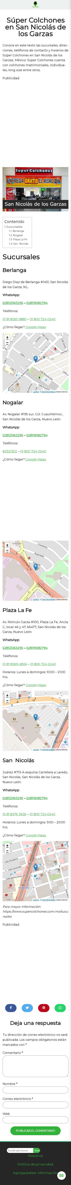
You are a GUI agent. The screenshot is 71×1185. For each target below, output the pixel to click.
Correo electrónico (18, 1099)
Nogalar (18, 235)
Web (6, 1114)
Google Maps (35, 327)
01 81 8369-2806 (15, 664)
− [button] (7, 342)
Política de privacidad (35, 1164)
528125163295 (13, 303)
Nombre (10, 1084)
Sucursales (14, 226)
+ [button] (7, 337)
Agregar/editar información (35, 1173)
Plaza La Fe (20, 239)
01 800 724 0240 (42, 319)
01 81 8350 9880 (15, 319)
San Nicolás (20, 243)
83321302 (10, 451)
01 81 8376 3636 (14, 814)
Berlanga (18, 231)
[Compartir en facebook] (11, 1008)
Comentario (13, 1053)
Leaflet (36, 391)
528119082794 (37, 303)
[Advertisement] (35, 121)
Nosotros (35, 1156)
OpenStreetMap (48, 391)
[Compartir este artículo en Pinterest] (43, 1008)
